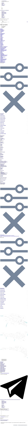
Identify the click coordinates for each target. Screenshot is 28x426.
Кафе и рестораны (13, 291)
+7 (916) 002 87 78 (2, 416)
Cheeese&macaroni (2, 33)
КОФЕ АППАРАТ (2, 48)
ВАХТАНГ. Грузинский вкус (4, 46)
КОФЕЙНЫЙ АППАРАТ (3, 49)
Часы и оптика (13, 301)
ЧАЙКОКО (1, 181)
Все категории (2, 113)
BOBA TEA (1, 29)
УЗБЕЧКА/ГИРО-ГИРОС (3, 177)
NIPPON (1, 150)
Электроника (13, 132)
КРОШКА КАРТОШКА (3, 50)
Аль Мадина (1, 45)
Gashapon (1, 146)
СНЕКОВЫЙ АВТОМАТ (3, 55)
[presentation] (0, 372)
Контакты (3, 5)
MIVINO (1, 38)
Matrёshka (3, 14)
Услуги (13, 129)
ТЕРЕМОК (1, 57)
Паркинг (3, 2)
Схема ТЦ (3, 3)
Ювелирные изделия (13, 133)
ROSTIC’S (1, 43)
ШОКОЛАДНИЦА (2, 61)
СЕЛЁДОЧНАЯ (2, 54)
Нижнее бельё (13, 122)
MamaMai (1, 39)
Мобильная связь (13, 119)
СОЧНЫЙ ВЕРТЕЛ (2, 173)
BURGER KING (2, 135)
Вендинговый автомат (3, 162)
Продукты (13, 126)
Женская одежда (13, 115)
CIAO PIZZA (2, 30)
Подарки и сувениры (13, 125)
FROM (1, 36)
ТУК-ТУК (1, 58)
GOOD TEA (1, 37)
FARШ (1, 35)
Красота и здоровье (13, 118)
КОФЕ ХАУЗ (2, 164)
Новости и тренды (4, 13)
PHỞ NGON (1, 41)
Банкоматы (13, 114)
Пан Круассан (2, 53)
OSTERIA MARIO (2, 40)
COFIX (1, 139)
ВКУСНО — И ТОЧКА (3, 161)
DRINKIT (1, 34)
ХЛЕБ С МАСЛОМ (2, 60)
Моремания (1, 167)
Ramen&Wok (1, 44)
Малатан (1, 52)
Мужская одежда (13, 290)
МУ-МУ (1, 51)
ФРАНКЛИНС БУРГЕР (3, 59)
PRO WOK (1, 42)
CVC (1, 32)
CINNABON (1, 31)
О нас (2, 16)
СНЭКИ (1, 56)
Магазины (3, 11)
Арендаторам (3, 4)
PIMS (1, 153)
